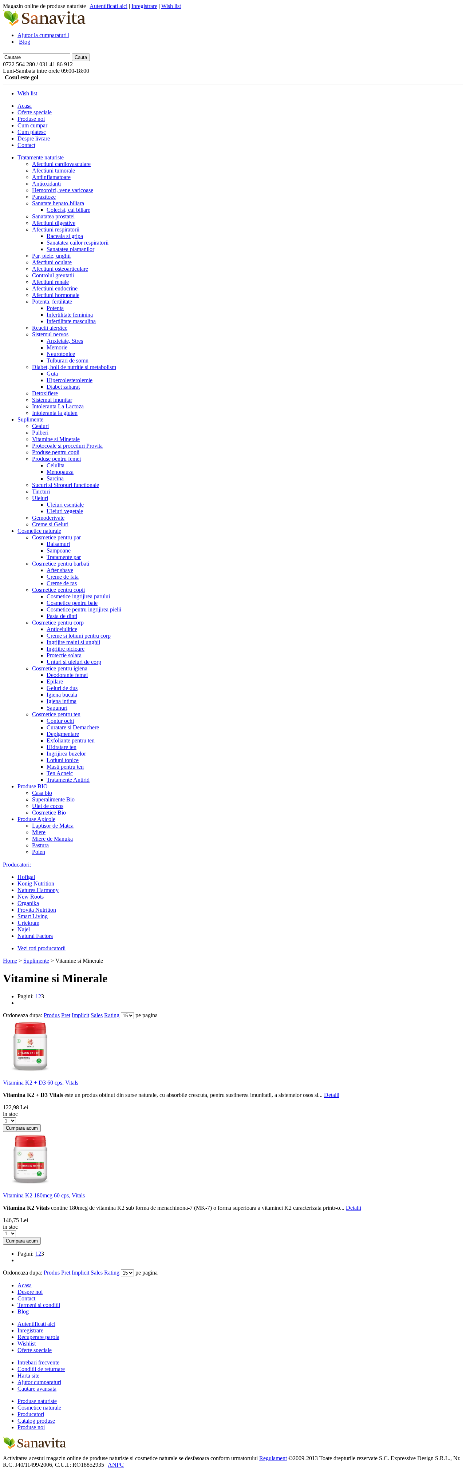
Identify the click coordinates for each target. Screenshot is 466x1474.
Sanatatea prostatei (53, 216)
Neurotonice (61, 354)
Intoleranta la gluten (55, 413)
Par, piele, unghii (51, 256)
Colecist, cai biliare (68, 210)
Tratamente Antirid (68, 780)
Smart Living (32, 916)
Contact (26, 145)
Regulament (273, 1458)
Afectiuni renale (50, 282)
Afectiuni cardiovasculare (61, 164)
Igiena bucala (62, 695)
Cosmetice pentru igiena (59, 668)
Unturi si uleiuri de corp (74, 662)
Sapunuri (57, 708)
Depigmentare (63, 734)
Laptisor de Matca (53, 826)
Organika (28, 903)
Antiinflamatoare (51, 177)
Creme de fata (63, 577)
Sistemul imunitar (52, 400)
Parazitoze (44, 197)
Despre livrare (33, 138)
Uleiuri (40, 498)
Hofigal (26, 877)
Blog (24, 42)
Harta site (28, 1375)
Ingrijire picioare (65, 649)
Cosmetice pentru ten (56, 714)
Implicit (80, 1015)
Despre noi (30, 1292)
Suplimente (30, 419)
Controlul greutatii (53, 275)
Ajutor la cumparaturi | (43, 35)
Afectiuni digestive (53, 223)
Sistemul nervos (50, 334)
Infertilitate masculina (71, 321)
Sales (97, 1015)
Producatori (30, 1414)
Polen (38, 852)
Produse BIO (32, 786)
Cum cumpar (32, 125)
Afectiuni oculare (52, 262)
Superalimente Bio (53, 799)
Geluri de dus (62, 688)
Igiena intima (61, 701)
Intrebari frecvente (38, 1362)
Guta (52, 374)
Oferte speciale (34, 112)
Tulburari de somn (67, 360)
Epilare (55, 681)
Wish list (171, 6)
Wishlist (26, 1343)
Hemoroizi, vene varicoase (62, 190)
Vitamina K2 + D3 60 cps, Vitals (40, 1082)
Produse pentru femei (56, 459)
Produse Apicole (36, 819)
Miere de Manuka (52, 839)
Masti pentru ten (65, 767)
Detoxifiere (45, 393)
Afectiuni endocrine (55, 288)
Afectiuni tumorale (53, 170)
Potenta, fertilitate (52, 301)
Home (10, 961)
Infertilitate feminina (70, 315)
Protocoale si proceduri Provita (67, 446)
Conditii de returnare (41, 1369)
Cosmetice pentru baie (72, 603)
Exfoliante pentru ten (71, 740)
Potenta (55, 308)
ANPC (116, 1465)
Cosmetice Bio (49, 812)
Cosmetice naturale (39, 531)
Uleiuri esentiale (65, 505)
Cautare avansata (36, 1389)
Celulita (55, 465)
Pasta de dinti (62, 616)
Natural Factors (35, 936)
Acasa (24, 106)
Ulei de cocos (47, 806)
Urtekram (28, 923)
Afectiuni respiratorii (55, 229)
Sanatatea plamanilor (70, 249)
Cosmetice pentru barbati (60, 563)
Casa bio (42, 793)
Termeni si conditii (38, 1305)
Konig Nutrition (35, 883)
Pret (65, 1015)
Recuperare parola (38, 1337)
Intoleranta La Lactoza (58, 406)
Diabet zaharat (63, 387)
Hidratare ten (61, 747)
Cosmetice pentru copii (58, 590)
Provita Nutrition (36, 910)
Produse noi (31, 119)
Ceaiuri (40, 426)
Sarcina (55, 478)
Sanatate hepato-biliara (58, 203)
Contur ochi (60, 721)
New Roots (30, 896)
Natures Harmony (38, 890)
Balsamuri (58, 544)
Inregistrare (144, 6)
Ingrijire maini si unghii (73, 642)
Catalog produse (36, 1421)
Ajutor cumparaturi (39, 1382)
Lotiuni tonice (63, 760)
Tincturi (41, 491)
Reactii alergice (49, 328)
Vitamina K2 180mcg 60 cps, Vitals (44, 1195)
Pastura (40, 845)
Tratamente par (64, 557)
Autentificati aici (108, 6)
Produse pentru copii (55, 452)
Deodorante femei (67, 675)
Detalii (331, 1095)
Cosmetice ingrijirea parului (78, 596)
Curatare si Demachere (73, 727)
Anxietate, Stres (65, 341)
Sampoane (59, 550)
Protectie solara (64, 655)
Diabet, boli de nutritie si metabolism (74, 367)
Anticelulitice (62, 629)
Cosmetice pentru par (56, 537)
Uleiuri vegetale (65, 511)
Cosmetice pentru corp (58, 622)
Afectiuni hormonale (55, 295)
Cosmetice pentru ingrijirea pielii (84, 609)
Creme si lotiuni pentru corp (79, 636)
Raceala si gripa (65, 236)
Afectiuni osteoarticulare (60, 269)
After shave (60, 570)
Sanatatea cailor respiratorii (77, 242)
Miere (39, 832)
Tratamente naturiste (40, 157)
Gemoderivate (48, 518)
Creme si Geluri (50, 524)
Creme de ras (62, 583)
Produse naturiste (37, 1401)
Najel (23, 929)
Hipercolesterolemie (69, 380)
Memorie (57, 347)
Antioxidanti (46, 184)
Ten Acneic (60, 773)
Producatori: (17, 864)
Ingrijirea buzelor (66, 753)
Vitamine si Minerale (56, 439)
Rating (111, 1015)
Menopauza (60, 472)
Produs (52, 1015)
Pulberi (40, 432)
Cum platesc (31, 132)
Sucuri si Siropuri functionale (65, 485)
